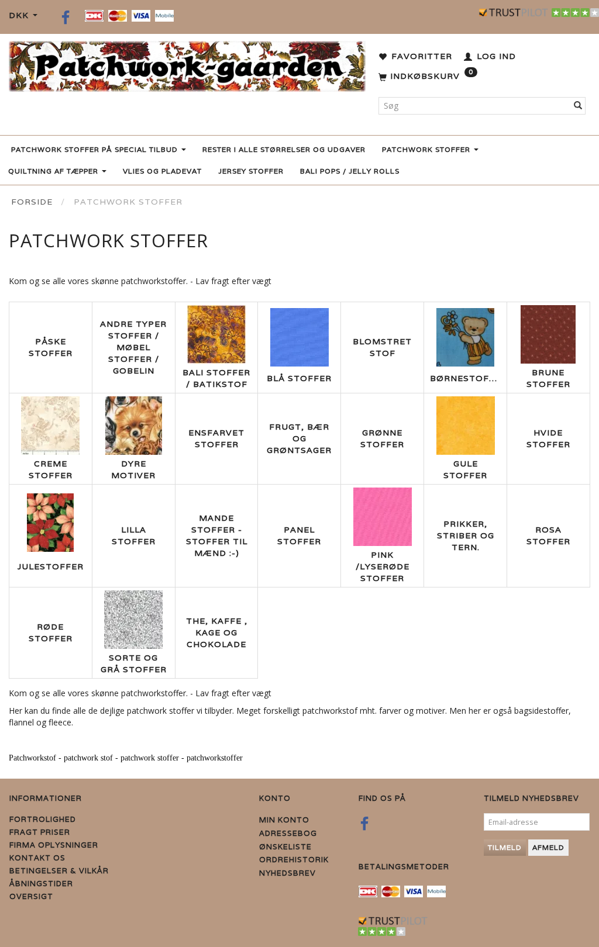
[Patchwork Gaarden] (187, 64)
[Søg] (578, 106)
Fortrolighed (42, 819)
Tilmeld (505, 847)
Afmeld (548, 847)
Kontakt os (37, 858)
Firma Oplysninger (53, 845)
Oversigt (31, 896)
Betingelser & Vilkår (59, 871)
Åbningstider (41, 884)
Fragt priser (39, 832)
